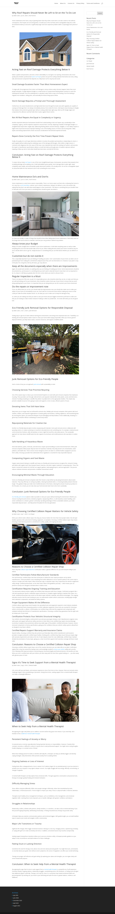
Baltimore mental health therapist (31, 733)
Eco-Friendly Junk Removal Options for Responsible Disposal (42, 307)
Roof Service (32, 15)
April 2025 (16, 903)
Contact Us (71, 3)
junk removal (37, 384)
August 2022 (16, 906)
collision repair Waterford (28, 569)
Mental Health (33, 665)
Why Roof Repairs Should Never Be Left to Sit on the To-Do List (44, 12)
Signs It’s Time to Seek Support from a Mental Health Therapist (44, 662)
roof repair (28, 162)
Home (56, 3)
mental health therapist (50, 869)
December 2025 (17, 900)
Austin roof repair (36, 77)
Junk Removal (33, 310)
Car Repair (31, 514)
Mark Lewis (17, 15)
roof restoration (25, 185)
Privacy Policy (80, 3)
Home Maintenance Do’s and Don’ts (30, 176)
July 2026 (15, 895)
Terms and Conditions (93, 3)
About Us (62, 3)
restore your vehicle (59, 649)
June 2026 (16, 898)
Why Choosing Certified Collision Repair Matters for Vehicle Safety (45, 511)
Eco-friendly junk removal (19, 497)
